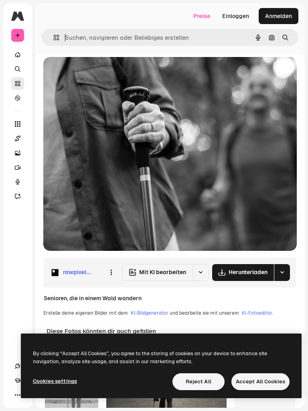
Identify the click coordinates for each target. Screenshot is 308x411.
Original (94, 72)
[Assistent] (17, 196)
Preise (201, 16)
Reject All (198, 381)
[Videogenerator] (17, 167)
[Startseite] (17, 54)
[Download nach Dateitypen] (282, 272)
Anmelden (278, 16)
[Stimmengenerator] (17, 181)
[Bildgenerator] (17, 152)
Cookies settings (55, 381)
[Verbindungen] (17, 366)
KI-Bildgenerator (149, 313)
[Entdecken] (17, 98)
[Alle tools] (17, 124)
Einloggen (235, 16)
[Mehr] (17, 395)
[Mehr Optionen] (111, 273)
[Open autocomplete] (53, 38)
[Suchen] (17, 69)
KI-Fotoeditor (257, 313)
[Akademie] (17, 380)
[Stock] (17, 83)
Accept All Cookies (260, 381)
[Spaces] (17, 138)
